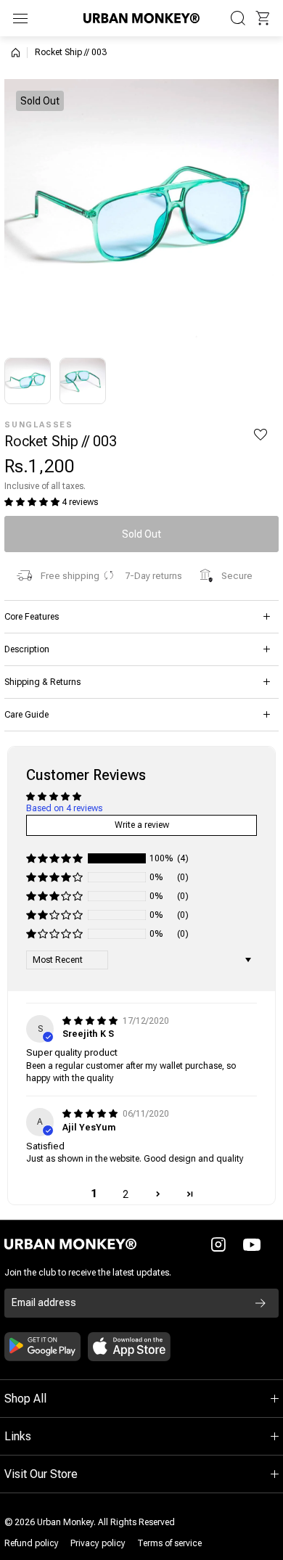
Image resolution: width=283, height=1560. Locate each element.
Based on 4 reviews (64, 808)
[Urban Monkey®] (141, 18)
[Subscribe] (260, 1303)
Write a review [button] (142, 825)
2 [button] (125, 1194)
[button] (262, 18)
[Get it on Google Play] (42, 1346)
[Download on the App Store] (129, 1346)
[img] (91, 1021)
